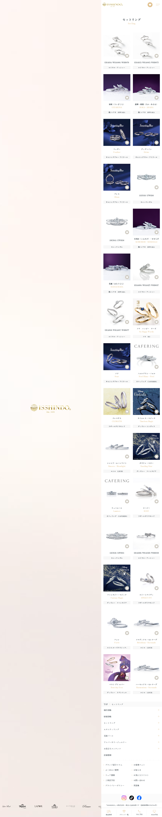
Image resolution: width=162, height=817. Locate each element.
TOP (106, 704)
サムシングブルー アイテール (117, 157)
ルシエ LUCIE (117, 471)
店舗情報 (107, 755)
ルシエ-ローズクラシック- (117, 647)
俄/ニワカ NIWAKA (117, 112)
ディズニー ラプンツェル (117, 692)
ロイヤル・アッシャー (117, 67)
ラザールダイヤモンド (117, 426)
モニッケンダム (146, 202)
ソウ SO (146, 336)
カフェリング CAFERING (146, 381)
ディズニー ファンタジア (146, 471)
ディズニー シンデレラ (146, 426)
